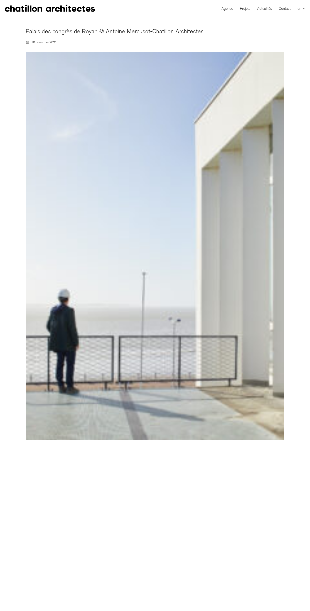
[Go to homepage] (50, 8)
